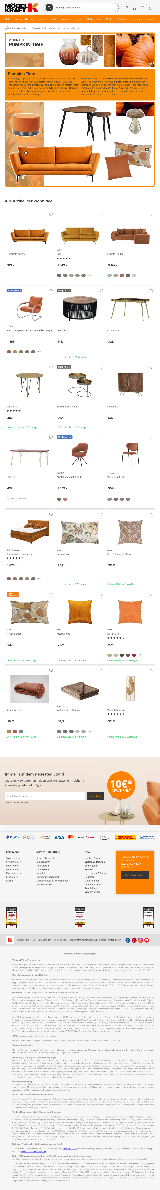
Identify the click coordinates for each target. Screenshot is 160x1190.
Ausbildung (91, 888)
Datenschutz (44, 939)
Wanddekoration (114, 666)
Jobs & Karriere (93, 884)
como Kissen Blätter (15, 590)
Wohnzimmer (13, 858)
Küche (9, 880)
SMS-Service (42, 869)
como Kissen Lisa (115, 590)
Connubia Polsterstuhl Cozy (120, 433)
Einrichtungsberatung (47, 876)
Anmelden (95, 796)
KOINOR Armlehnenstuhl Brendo (72, 433)
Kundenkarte (43, 861)
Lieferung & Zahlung (95, 873)
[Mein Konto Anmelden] (134, 8)
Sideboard (111, 363)
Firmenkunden (44, 884)
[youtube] (146, 940)
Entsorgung (91, 865)
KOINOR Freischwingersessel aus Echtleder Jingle (29, 288)
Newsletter (42, 873)
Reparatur (90, 876)
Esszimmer (12, 876)
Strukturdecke (12, 666)
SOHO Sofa (61, 210)
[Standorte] (127, 8)
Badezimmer (13, 869)
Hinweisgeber (60, 939)
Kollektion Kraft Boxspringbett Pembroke (26, 511)
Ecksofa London (114, 210)
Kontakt (89, 869)
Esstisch (9, 433)
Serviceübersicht (45, 858)
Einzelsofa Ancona (14, 210)
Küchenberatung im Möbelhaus (53, 880)
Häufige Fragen (93, 858)
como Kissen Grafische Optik (121, 511)
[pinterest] (134, 940)
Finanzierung (43, 865)
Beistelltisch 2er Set (65, 363)
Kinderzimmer (13, 873)
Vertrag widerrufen (95, 861)
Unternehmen (92, 880)
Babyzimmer (12, 865)
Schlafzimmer (13, 861)
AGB (33, 939)
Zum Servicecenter (135, 875)
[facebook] (127, 940)
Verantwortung (92, 891)
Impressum (23, 939)
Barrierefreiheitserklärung (83, 939)
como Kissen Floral (65, 511)
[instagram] (140, 940)
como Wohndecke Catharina (70, 666)
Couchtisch (61, 287)
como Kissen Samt (64, 590)
